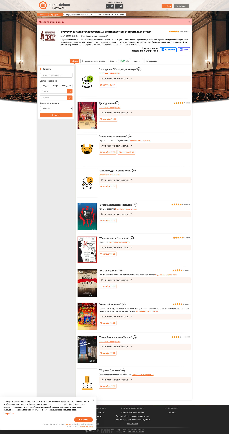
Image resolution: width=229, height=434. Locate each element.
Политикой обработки (85, 426)
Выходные (66, 86)
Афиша (75, 61)
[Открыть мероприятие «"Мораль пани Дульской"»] (87, 249)
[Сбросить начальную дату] (69, 91)
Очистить (56, 115)
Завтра (55, 86)
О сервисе (171, 412)
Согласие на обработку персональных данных (132, 420)
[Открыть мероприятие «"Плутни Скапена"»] (87, 382)
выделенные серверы (136, 430)
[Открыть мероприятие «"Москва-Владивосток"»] (87, 149)
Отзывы (113, 61)
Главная (42, 15)
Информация (151, 61)
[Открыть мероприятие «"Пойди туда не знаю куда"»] (87, 183)
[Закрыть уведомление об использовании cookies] (93, 400)
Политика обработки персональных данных (132, 416)
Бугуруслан (55, 15)
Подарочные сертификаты (93, 61)
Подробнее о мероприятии (109, 73)
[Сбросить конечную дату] (69, 97)
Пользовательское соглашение (132, 412)
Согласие (68, 424)
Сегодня (45, 86)
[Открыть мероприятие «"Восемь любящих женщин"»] (87, 217)
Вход (168, 6)
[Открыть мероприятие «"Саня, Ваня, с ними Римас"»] (87, 349)
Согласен (83, 419)
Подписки (137, 61)
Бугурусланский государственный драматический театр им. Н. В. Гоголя (106, 31)
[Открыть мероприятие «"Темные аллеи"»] (87, 283)
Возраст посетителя (49, 103)
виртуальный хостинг (136, 432)
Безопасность (132, 423)
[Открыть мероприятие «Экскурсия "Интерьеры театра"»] (87, 81)
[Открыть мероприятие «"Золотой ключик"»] (87, 316)
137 (123, 60)
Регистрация (181, 6)
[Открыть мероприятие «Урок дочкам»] (87, 115)
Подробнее (9, 414)
